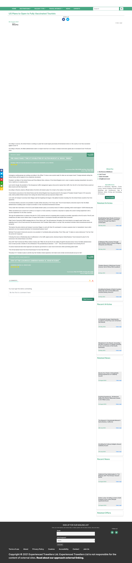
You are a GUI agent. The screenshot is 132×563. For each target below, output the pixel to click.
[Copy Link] (1, 188)
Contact (76, 549)
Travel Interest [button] (55, 8)
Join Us (86, 549)
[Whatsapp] (1, 182)
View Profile (110, 197)
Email (58, 530)
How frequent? (61, 537)
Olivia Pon (15, 24)
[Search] (121, 8)
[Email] (1, 185)
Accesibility (64, 549)
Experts (77, 8)
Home (14, 8)
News (68, 8)
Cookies (51, 549)
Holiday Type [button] (39, 8)
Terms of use (14, 549)
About (25, 549)
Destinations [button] (25, 8)
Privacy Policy (38, 549)
